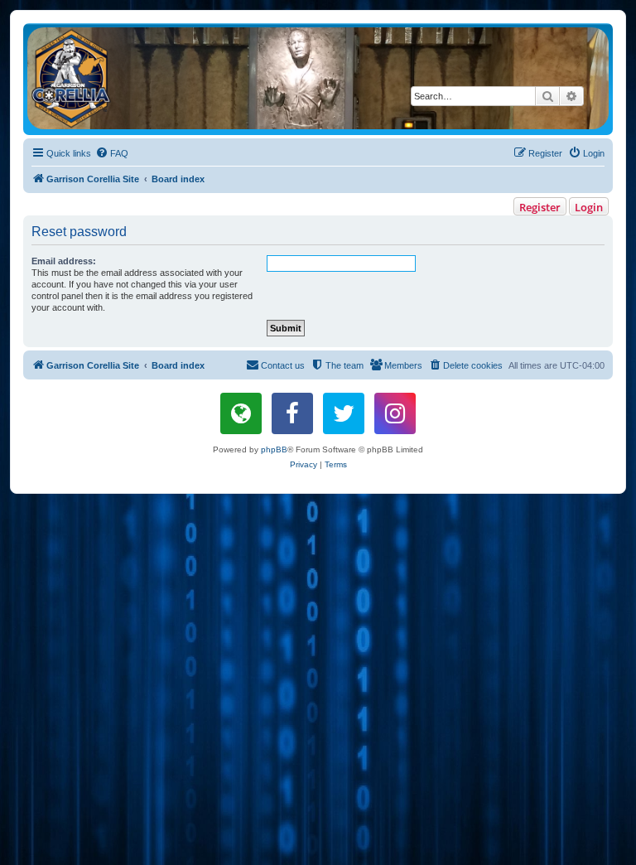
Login (589, 207)
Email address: (63, 261)
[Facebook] (292, 413)
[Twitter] (343, 413)
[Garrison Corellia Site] (318, 78)
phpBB (274, 449)
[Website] (241, 413)
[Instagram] (395, 413)
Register (540, 207)
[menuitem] (111, 153)
